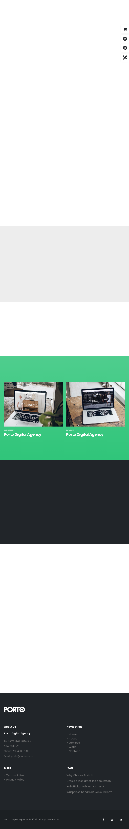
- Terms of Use (14, 775)
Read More (61, 208)
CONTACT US (64, 624)
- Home (72, 734)
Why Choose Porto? (80, 775)
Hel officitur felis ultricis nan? (85, 786)
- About (72, 738)
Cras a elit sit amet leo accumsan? (89, 781)
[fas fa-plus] (33, 403)
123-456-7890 (21, 751)
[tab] (18, 159)
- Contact (73, 751)
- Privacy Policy (14, 780)
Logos (70, 430)
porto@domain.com (22, 756)
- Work (71, 747)
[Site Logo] (14, 6)
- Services (73, 743)
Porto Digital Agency (22, 434)
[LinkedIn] (109, 5)
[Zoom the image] (14, 708)
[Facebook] (96, 5)
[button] (118, 5)
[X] (102, 5)
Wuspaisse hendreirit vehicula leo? (89, 792)
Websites (9, 430)
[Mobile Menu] (124, 5)
